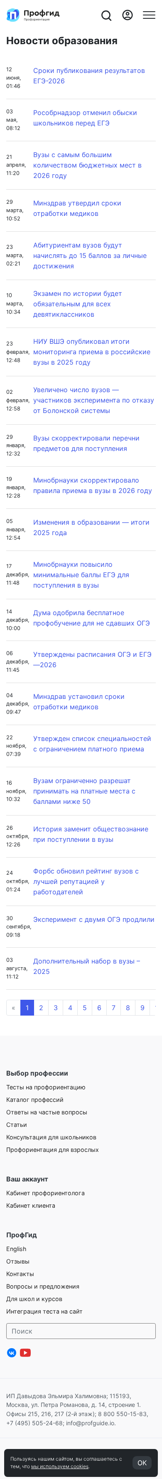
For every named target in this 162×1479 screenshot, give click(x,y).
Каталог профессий (35, 1099)
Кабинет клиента (30, 1205)
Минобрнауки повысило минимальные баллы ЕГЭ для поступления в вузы (81, 574)
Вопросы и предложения (42, 1286)
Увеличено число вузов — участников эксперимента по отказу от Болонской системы (93, 400)
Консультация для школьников (51, 1137)
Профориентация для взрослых (52, 1149)
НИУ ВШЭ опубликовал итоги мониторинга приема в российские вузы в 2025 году (91, 351)
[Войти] (127, 15)
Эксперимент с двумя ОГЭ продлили (94, 919)
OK (142, 1463)
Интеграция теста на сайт (44, 1311)
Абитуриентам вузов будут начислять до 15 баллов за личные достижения (90, 255)
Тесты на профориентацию (46, 1087)
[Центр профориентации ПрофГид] (33, 15)
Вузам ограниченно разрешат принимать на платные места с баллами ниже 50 (84, 791)
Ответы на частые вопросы (46, 1112)
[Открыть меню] (149, 15)
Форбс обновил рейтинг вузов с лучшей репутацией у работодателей (86, 881)
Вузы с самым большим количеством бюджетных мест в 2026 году (87, 165)
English (16, 1248)
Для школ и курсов (34, 1298)
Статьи (16, 1124)
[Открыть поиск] (106, 15)
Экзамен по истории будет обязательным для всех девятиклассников (77, 303)
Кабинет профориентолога (45, 1192)
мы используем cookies (59, 1466)
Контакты (20, 1273)
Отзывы (17, 1261)
